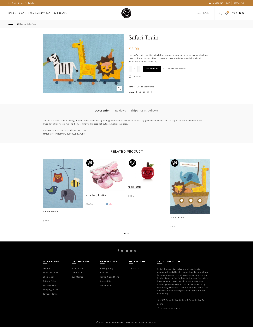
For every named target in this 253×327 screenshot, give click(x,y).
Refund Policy (49, 285)
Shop (21, 13)
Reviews (120, 110)
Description (103, 110)
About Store (77, 268)
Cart (228, 3)
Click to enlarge (119, 88)
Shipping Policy (50, 289)
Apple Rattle (134, 186)
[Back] (10, 24)
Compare (136, 76)
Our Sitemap (77, 277)
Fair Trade (60, 13)
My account (217, 3)
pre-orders (152, 69)
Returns (104, 272)
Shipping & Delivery (144, 110)
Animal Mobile (51, 211)
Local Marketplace (39, 13)
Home (11, 13)
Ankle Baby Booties (96, 195)
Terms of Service (50, 294)
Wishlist (228, 12)
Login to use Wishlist (176, 68)
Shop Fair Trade (50, 272)
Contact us (239, 3)
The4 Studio (119, 322)
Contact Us (77, 272)
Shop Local (48, 277)
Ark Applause (177, 217)
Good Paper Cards (145, 87)
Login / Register (203, 13)
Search (46, 268)
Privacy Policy (49, 281)
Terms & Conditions (109, 277)
